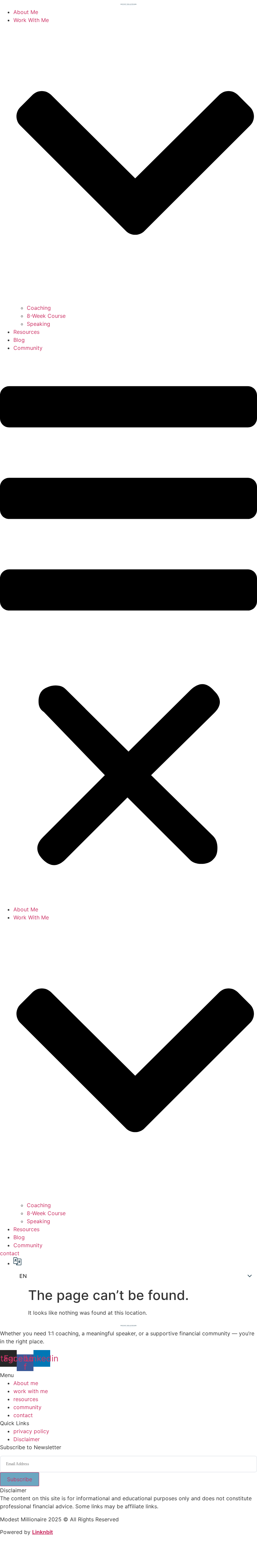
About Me (25, 12)
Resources (26, 331)
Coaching (39, 307)
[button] (128, 628)
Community (27, 348)
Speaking (38, 323)
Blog (19, 340)
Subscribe (19, 1479)
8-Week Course (46, 315)
